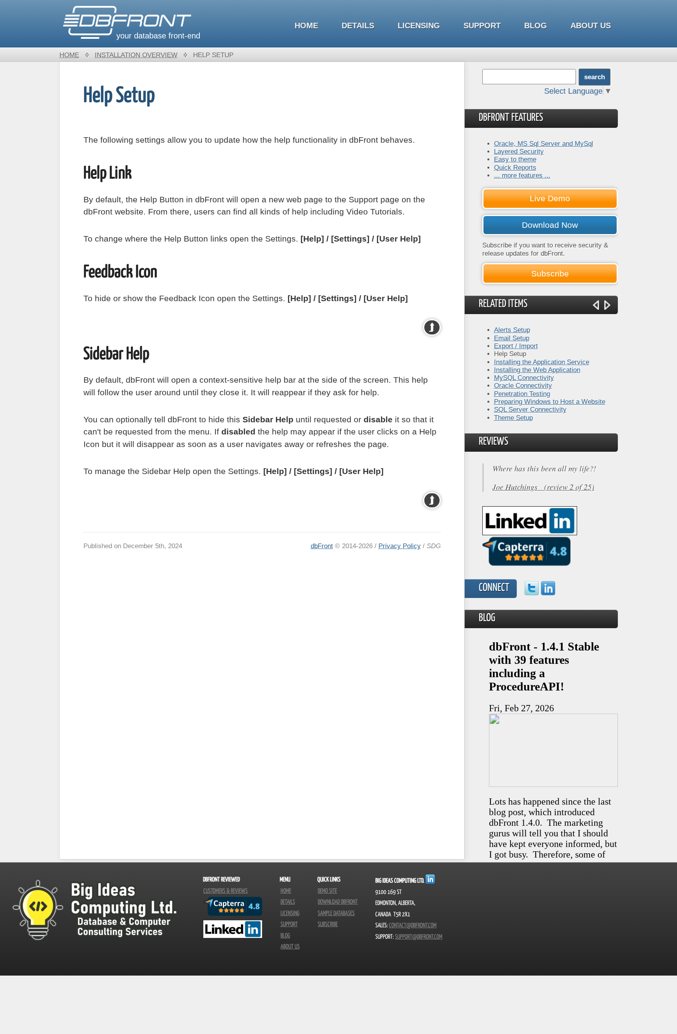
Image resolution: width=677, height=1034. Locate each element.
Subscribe (550, 273)
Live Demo (550, 198)
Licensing (419, 25)
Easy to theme (515, 159)
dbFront (322, 545)
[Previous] (596, 305)
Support (482, 25)
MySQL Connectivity (524, 377)
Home (306, 25)
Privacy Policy (399, 545)
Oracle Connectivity (523, 385)
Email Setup (511, 338)
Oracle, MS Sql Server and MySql (543, 143)
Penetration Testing (522, 393)
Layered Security (519, 151)
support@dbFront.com (418, 937)
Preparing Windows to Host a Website (549, 401)
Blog (535, 25)
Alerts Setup (512, 329)
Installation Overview (136, 54)
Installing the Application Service (541, 361)
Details (358, 25)
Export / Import (516, 345)
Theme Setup (513, 417)
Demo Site (327, 891)
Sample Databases (336, 913)
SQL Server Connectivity (530, 409)
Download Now (550, 224)
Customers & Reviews (225, 891)
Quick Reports (515, 167)
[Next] (607, 305)
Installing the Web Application (537, 369)
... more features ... (522, 175)
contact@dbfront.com (412, 926)
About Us (590, 25)
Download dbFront (338, 902)
